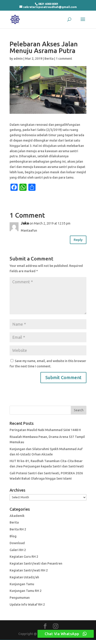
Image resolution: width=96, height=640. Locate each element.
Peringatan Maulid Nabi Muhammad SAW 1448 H (45, 430)
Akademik (17, 516)
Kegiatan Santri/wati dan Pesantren (36, 563)
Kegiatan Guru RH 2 (24, 556)
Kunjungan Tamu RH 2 (26, 591)
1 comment (64, 58)
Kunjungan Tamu (22, 584)
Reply (78, 240)
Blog (13, 536)
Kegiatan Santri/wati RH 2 (29, 570)
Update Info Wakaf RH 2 (27, 604)
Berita (49, 58)
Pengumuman (20, 597)
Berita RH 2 (18, 529)
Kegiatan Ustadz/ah (24, 577)
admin (18, 58)
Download (17, 543)
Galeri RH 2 (18, 550)
